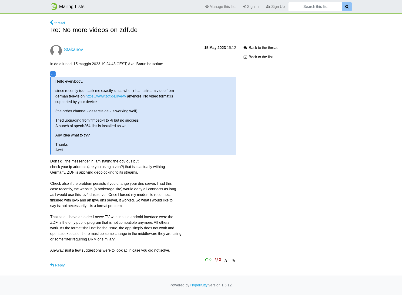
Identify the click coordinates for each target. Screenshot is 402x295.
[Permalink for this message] (233, 260)
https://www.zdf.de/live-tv (106, 96)
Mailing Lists (71, 6)
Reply (59, 265)
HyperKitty (199, 285)
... (53, 73)
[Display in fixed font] (225, 260)
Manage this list (222, 7)
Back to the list (260, 57)
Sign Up (277, 7)
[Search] (347, 6)
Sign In (252, 7)
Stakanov (73, 49)
